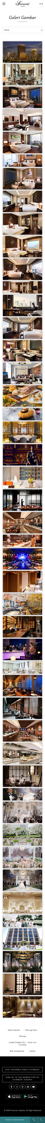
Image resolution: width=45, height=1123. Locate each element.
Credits (32, 1051)
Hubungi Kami (31, 1030)
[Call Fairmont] (41, 1120)
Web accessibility (17, 1051)
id (40, 3)
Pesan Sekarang (15, 1120)
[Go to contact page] (34, 1120)
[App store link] (14, 1096)
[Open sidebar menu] (3, 3)
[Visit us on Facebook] (11, 1086)
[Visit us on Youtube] (33, 1086)
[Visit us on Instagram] (22, 1086)
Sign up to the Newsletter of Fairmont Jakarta (22, 1078)
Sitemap (22, 1036)
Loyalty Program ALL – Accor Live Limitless (22, 1043)
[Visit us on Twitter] (17, 1086)
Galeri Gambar (14, 1030)
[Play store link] (30, 1096)
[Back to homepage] (23, 4)
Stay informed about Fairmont (22, 1069)
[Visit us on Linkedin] (28, 1086)
